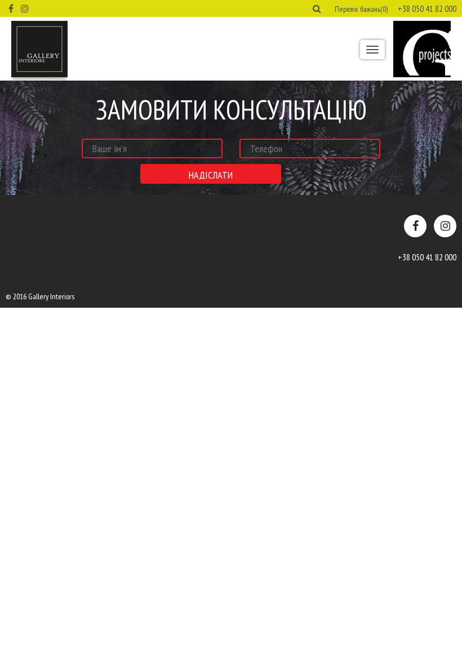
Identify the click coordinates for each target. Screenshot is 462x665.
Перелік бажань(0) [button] (361, 9)
